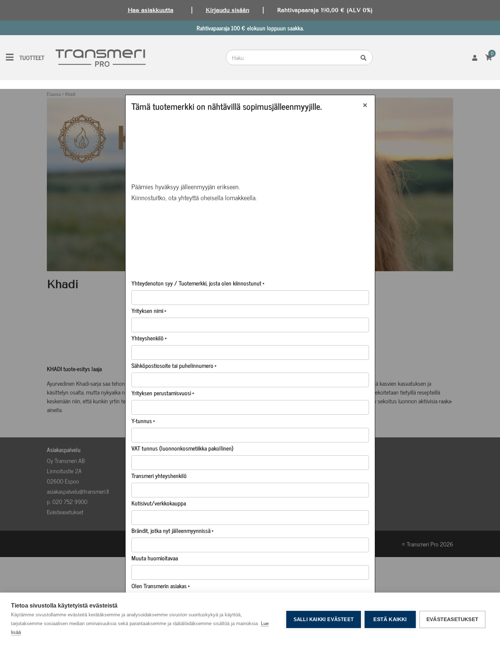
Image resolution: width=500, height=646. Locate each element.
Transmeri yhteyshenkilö (159, 475)
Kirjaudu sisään (227, 10)
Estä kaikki (390, 619)
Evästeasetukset (452, 619)
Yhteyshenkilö (149, 337)
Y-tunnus (143, 420)
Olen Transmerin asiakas (160, 585)
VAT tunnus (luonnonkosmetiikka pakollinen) (182, 448)
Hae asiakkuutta (150, 10)
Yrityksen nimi (148, 310)
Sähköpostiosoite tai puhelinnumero (173, 365)
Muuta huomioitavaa (154, 557)
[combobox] (292, 57)
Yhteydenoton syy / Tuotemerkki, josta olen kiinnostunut (197, 283)
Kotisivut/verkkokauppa (158, 502)
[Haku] (365, 57)
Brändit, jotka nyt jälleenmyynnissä (172, 530)
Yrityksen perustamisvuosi (162, 392)
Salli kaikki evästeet (324, 619)
